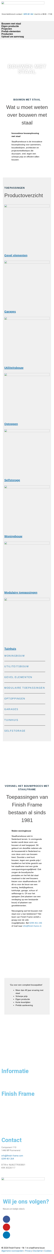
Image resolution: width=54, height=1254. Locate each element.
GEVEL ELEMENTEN (18, 677)
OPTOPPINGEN (14, 698)
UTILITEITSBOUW (16, 666)
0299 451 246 (35, 923)
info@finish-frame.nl (32, 926)
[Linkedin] (6, 1235)
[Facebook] (6, 1219)
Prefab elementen (11, 31)
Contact (5, 1078)
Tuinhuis (10, 648)
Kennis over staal (9, 1122)
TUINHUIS (11, 720)
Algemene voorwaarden (12, 1251)
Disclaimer (38, 1251)
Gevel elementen (15, 255)
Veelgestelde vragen (10, 1081)
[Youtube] (6, 1227)
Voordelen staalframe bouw (14, 1106)
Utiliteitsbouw (13, 367)
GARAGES (11, 709)
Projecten (6, 29)
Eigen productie (10, 26)
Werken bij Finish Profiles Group (15, 1117)
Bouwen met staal (11, 23)
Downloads (6, 1128)
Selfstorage (12, 480)
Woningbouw (13, 536)
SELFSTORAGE (15, 731)
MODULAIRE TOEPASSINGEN (24, 688)
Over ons (5, 1101)
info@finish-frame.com (12, 1156)
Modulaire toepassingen (20, 592)
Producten (7, 34)
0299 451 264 (7, 1159)
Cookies (48, 1251)
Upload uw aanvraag (12, 36)
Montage (5, 1112)
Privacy (28, 1251)
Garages (10, 311)
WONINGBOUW (14, 656)
